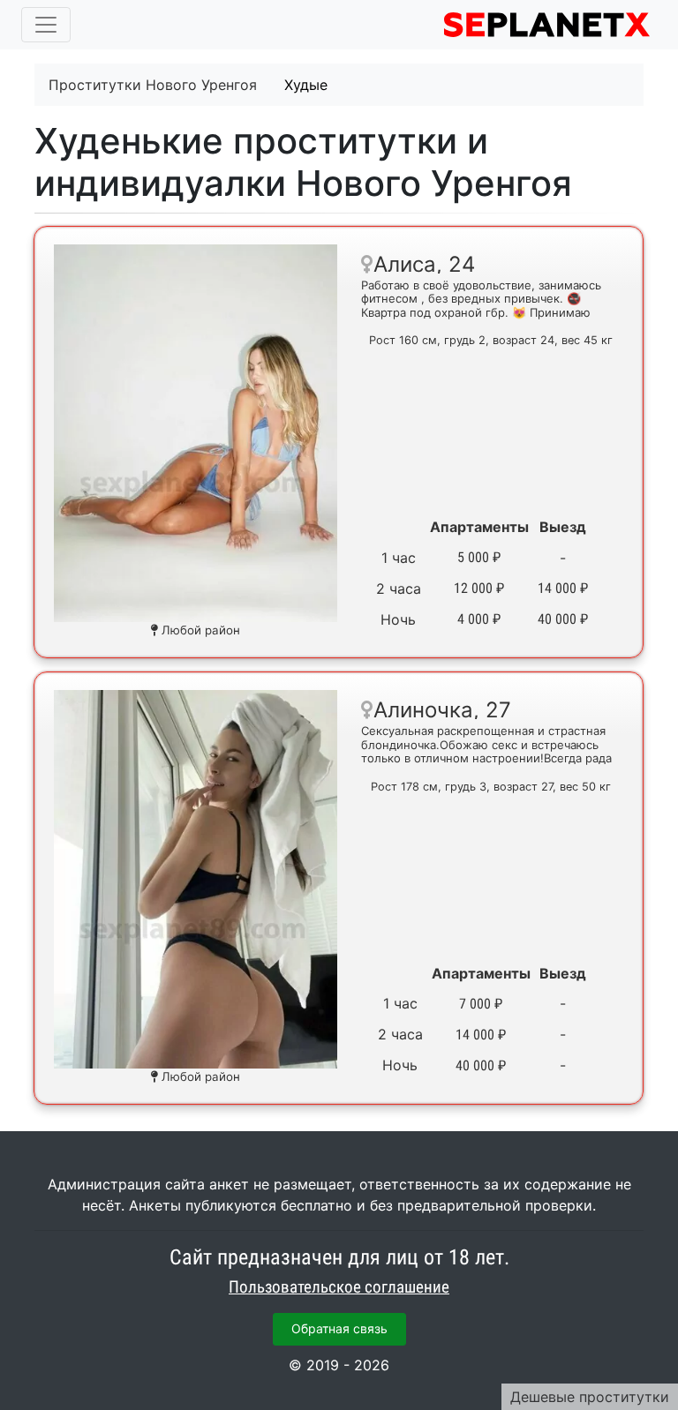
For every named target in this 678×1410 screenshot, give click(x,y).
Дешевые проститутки (589, 1397)
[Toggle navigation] (46, 24)
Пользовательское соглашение (339, 1287)
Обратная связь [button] (339, 1328)
